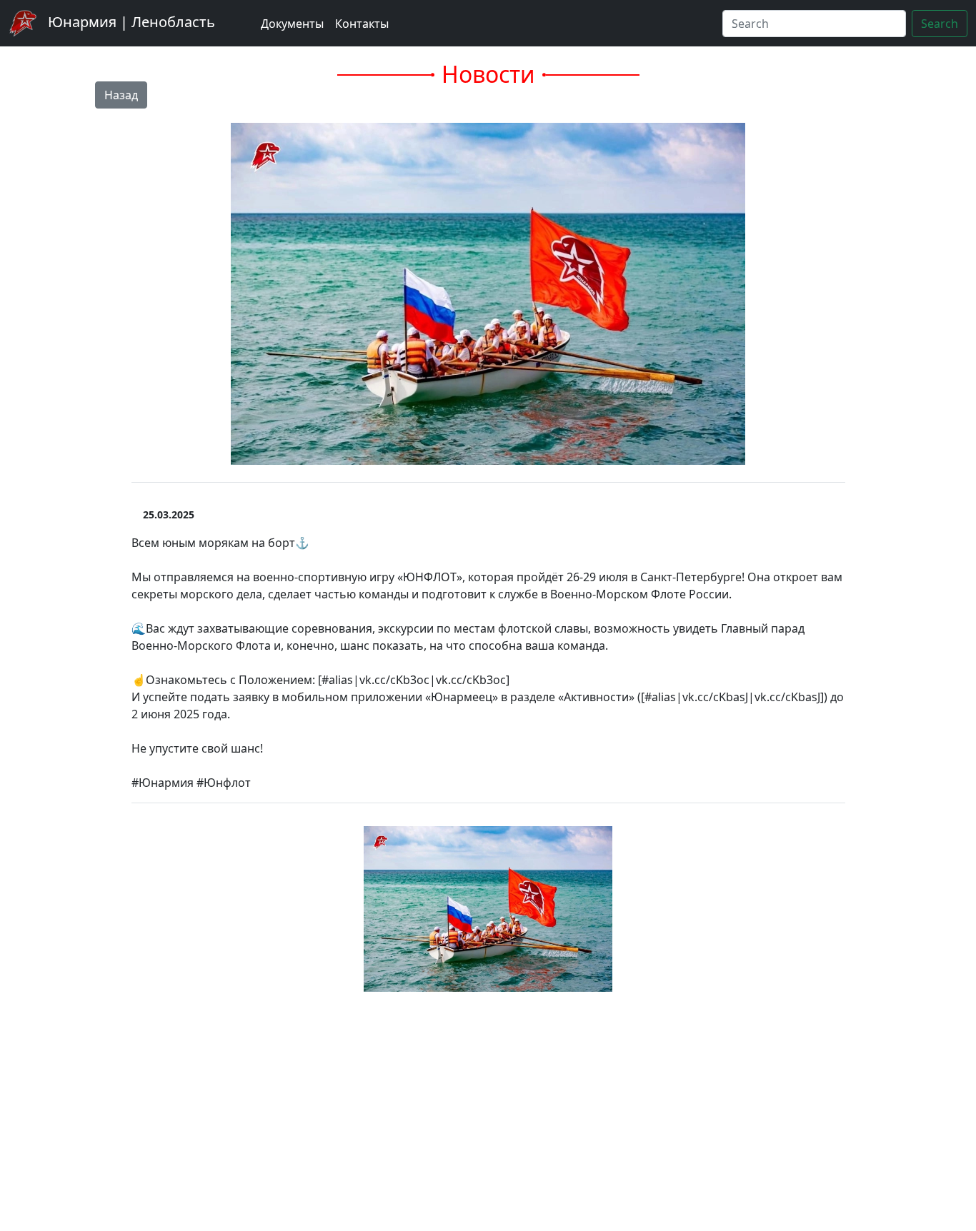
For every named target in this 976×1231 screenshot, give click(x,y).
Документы (292, 23)
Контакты (362, 23)
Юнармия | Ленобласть (129, 21)
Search (939, 23)
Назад (121, 95)
